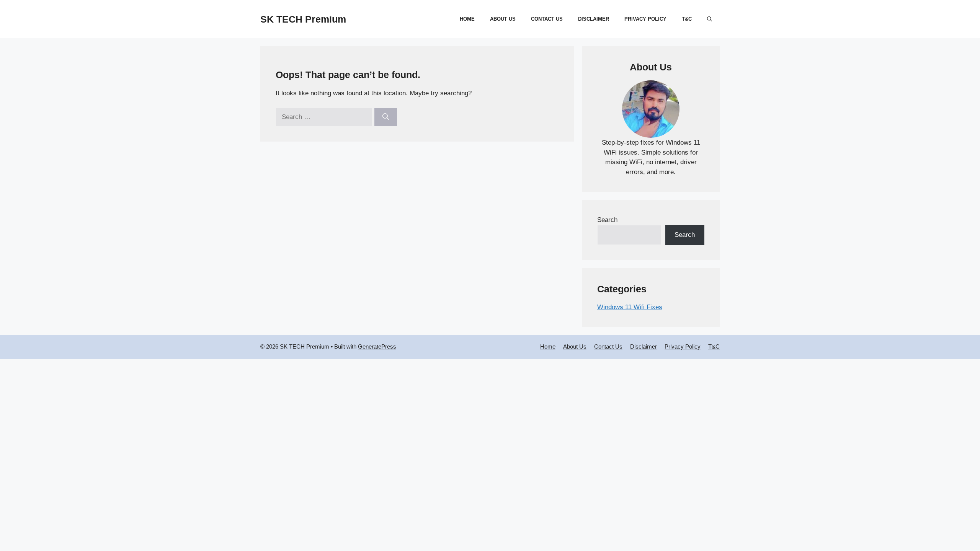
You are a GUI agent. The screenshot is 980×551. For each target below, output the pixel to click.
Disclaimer (593, 19)
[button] (709, 19)
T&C (687, 19)
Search (607, 219)
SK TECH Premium (303, 19)
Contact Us (547, 19)
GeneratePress (377, 346)
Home (467, 19)
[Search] (385, 117)
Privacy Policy (645, 19)
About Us (503, 19)
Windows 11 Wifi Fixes (629, 307)
